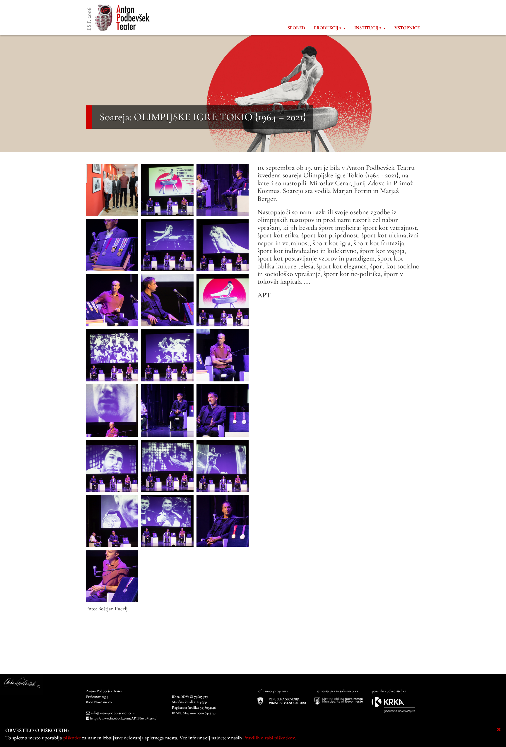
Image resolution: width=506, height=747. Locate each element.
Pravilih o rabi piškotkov (269, 737)
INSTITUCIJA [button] (368, 28)
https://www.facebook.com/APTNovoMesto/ (123, 718)
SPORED (296, 28)
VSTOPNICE (407, 28)
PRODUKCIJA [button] (328, 28)
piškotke (72, 737)
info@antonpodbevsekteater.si (112, 713)
